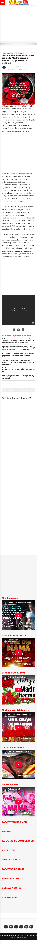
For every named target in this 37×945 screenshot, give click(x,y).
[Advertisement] (18, 24)
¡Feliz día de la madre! (14, 50)
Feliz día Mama (8, 53)
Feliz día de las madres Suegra (24, 52)
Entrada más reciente (27, 391)
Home (3, 50)
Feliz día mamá (19, 53)
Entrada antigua (8, 391)
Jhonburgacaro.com (19, 937)
